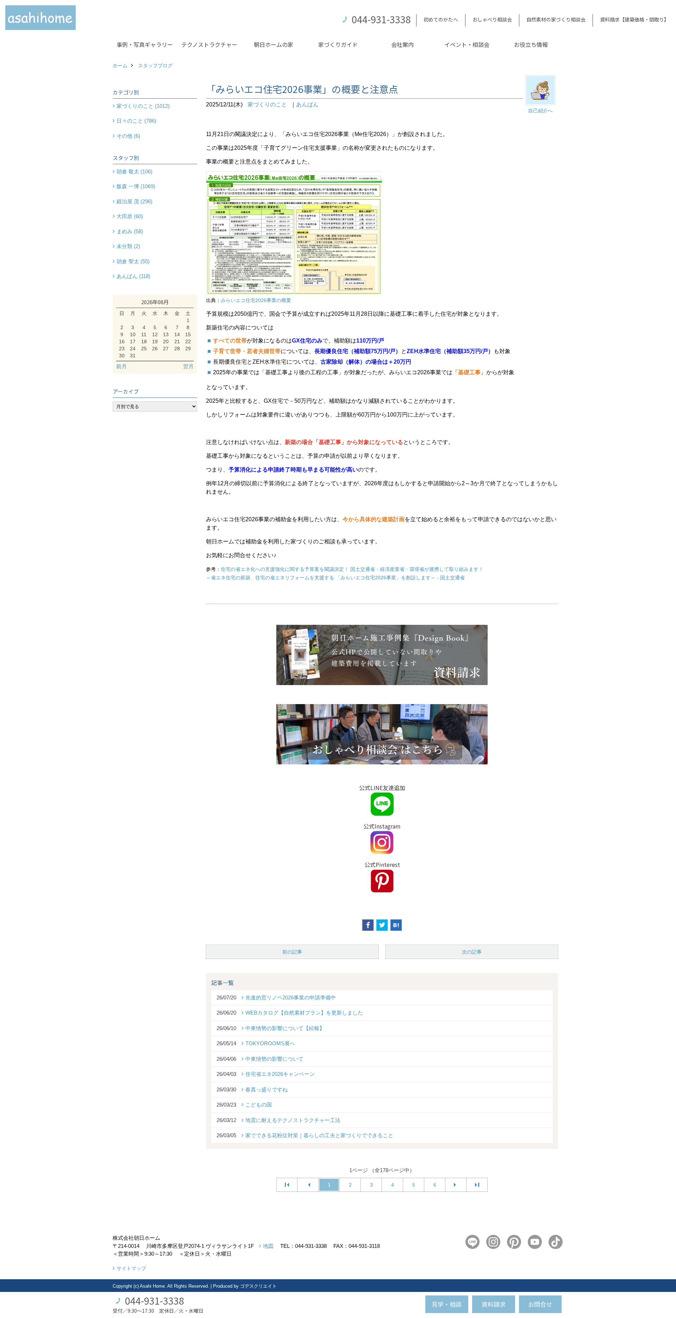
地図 (268, 1246)
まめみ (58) (130, 231)
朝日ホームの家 (273, 44)
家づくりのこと (267, 104)
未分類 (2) (128, 246)
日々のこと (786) (136, 121)
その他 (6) (128, 136)
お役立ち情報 (531, 44)
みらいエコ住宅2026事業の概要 (256, 300)
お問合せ (540, 1304)
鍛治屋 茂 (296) (134, 201)
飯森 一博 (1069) (136, 186)
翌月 (188, 366)
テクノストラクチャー (209, 44)
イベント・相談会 (466, 44)
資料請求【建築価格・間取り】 (634, 19)
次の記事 (472, 952)
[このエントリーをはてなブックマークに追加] (396, 925)
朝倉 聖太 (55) (133, 261)
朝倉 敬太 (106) (134, 171)
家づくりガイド (338, 44)
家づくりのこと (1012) (143, 106)
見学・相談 (447, 1304)
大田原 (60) (130, 216)
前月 (121, 366)
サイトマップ (131, 1268)
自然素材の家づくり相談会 (556, 19)
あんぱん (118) (133, 276)
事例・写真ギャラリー (145, 44)
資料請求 (494, 1304)
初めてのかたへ (441, 19)
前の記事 (292, 952)
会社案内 (402, 44)
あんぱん (307, 104)
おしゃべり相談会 (492, 19)
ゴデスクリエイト (258, 1286)
